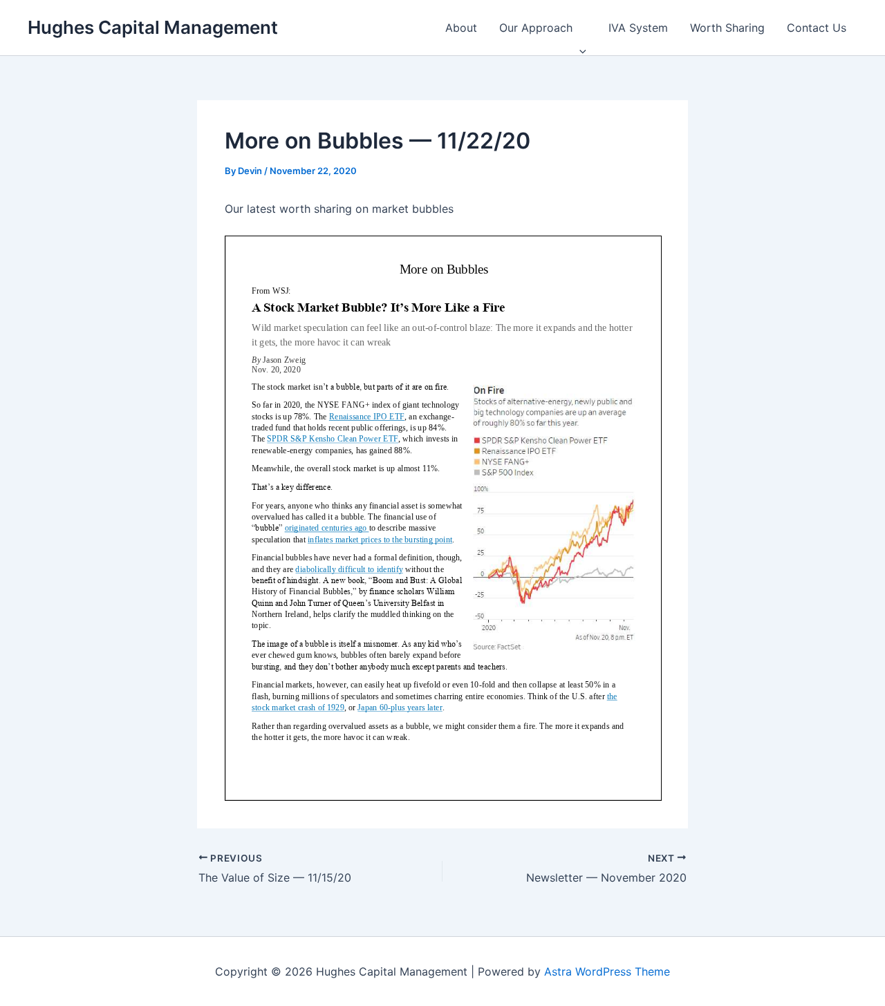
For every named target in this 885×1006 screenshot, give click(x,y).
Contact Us (816, 28)
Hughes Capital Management (153, 27)
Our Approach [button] (535, 28)
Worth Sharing (727, 28)
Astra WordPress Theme (607, 971)
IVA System (638, 28)
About (461, 28)
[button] (579, 27)
